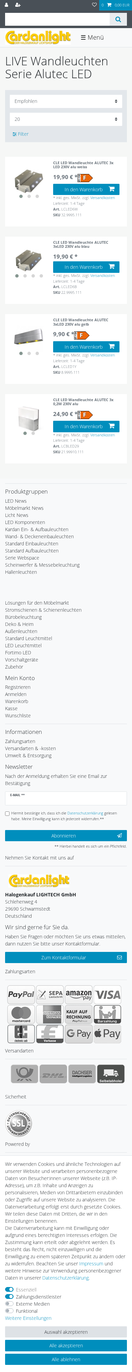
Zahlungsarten (20, 741)
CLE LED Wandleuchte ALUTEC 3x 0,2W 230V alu (83, 402)
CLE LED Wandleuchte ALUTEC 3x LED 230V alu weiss (83, 165)
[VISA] (107, 994)
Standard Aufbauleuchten (32, 550)
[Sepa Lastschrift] (50, 994)
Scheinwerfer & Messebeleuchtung (42, 565)
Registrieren (17, 687)
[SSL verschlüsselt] (18, 1123)
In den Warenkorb (84, 189)
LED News (16, 501)
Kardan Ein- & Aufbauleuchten (36, 529)
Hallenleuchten (21, 572)
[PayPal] (21, 994)
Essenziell (26, 1289)
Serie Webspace (22, 557)
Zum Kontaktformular (63, 957)
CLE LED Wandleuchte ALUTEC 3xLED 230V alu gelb (80, 322)
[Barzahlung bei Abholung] (107, 1014)
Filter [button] (23, 134)
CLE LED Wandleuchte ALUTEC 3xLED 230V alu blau (80, 244)
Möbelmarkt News (24, 508)
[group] (29, 181)
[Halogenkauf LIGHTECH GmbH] (39, 880)
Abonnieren (63, 835)
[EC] (21, 1034)
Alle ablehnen (66, 1359)
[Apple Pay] (107, 1034)
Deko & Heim (19, 624)
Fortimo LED (18, 652)
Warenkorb (16, 701)
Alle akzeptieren (66, 1345)
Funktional (27, 1311)
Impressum (91, 1263)
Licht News (16, 515)
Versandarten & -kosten (30, 748)
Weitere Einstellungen (28, 1318)
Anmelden (15, 694)
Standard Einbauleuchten (31, 543)
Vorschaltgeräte (21, 659)
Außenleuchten (21, 631)
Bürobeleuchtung (23, 617)
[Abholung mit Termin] (110, 1074)
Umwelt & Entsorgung (28, 755)
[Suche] (118, 19)
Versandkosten (102, 197)
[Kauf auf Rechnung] (78, 1014)
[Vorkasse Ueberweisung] (50, 1034)
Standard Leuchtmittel (28, 638)
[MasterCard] (21, 1014)
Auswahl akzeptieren (66, 1332)
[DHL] (53, 1074)
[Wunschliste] (94, 5)
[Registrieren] (18, 5)
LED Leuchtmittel (23, 645)
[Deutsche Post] (24, 1074)
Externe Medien (33, 1304)
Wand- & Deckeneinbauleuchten (39, 536)
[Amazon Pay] (78, 994)
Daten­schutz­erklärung (65, 1278)
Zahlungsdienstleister (38, 1296)
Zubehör (14, 666)
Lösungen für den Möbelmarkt (37, 603)
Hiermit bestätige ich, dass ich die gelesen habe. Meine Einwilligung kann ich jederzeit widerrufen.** (64, 815)
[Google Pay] (78, 1034)
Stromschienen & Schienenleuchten (43, 610)
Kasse (11, 708)
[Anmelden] (7, 5)
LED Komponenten (25, 522)
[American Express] (50, 1014)
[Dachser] (82, 1074)
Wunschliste (18, 715)
